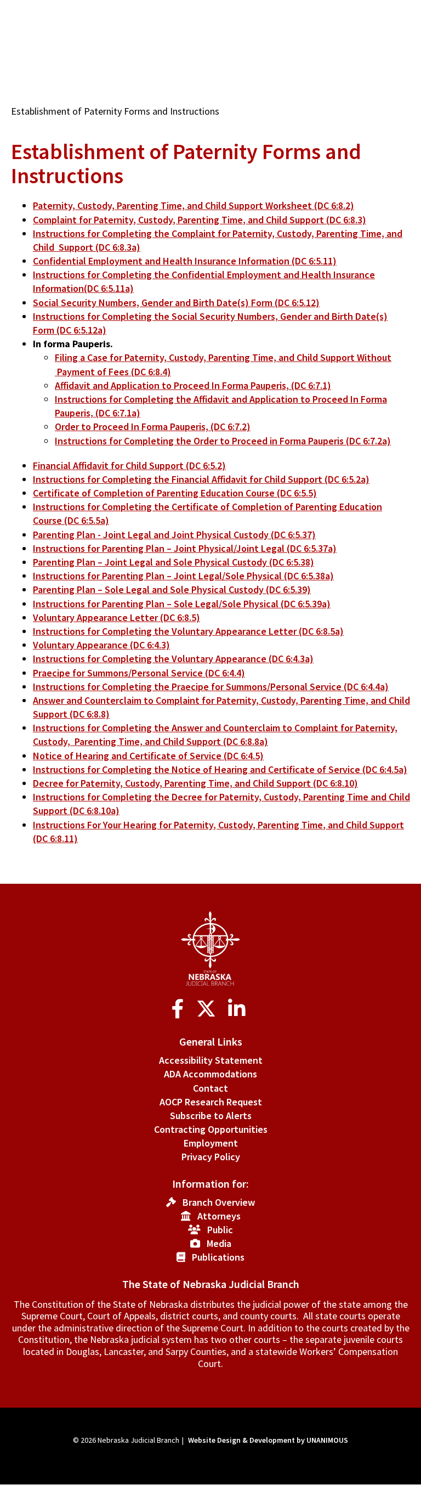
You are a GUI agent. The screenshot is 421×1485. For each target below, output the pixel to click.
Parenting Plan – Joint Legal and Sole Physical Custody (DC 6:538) (173, 562)
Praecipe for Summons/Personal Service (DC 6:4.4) (139, 673)
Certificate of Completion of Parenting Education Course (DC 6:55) (175, 493)
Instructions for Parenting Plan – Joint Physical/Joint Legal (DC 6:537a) (185, 548)
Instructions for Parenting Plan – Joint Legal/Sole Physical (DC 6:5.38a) (183, 575)
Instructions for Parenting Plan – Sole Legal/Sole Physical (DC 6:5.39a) (182, 603)
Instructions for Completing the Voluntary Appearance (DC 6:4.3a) (173, 658)
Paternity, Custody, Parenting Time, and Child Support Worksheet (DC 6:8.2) (193, 205)
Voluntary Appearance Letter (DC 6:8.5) (116, 617)
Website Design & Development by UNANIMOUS (268, 1440)
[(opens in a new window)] (180, 1009)
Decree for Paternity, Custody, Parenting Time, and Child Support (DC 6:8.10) (195, 783)
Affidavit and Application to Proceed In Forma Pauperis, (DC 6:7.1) (193, 385)
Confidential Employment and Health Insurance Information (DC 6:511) (185, 261)
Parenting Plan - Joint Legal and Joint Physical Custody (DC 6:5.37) (174, 534)
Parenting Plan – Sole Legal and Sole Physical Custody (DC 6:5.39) (172, 589)
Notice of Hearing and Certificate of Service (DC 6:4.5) (148, 755)
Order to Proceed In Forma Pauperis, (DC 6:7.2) (153, 426)
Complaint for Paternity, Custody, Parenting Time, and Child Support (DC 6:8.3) (199, 219)
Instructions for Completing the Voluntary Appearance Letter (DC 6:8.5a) (188, 631)
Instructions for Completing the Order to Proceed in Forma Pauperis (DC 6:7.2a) (223, 440)
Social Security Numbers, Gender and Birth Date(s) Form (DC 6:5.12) (176, 302)
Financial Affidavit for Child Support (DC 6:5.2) (129, 465)
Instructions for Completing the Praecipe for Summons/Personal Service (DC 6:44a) (211, 686)
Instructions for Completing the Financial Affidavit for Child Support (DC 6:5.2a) (201, 479)
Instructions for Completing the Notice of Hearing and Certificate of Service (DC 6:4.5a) (220, 769)
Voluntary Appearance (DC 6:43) (101, 645)
